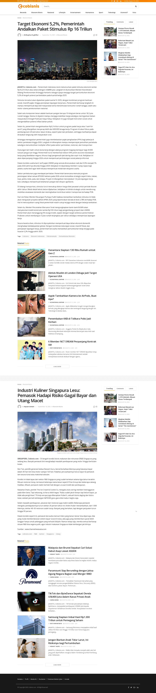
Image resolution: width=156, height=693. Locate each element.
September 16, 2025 (48, 35)
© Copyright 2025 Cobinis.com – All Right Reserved (33, 1)
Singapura (50, 534)
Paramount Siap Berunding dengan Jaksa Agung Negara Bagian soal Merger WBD (70, 572)
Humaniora (90, 12)
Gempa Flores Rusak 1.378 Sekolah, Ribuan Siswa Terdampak (126, 30)
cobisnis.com (27, 534)
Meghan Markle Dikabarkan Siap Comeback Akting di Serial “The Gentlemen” (127, 56)
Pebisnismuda (52, 236)
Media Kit (34, 679)
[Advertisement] (119, 114)
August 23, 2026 (67, 554)
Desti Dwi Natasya (56, 348)
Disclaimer (42, 679)
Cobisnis (26, 236)
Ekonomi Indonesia (37, 236)
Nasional (50, 12)
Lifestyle (62, 12)
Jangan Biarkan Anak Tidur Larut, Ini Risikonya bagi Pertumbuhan (68, 641)
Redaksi (20, 679)
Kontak (67, 679)
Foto (134, 12)
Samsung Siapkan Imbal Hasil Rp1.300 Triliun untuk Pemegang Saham (69, 618)
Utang (58, 534)
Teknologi (111, 12)
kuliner (41, 534)
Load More (57, 366)
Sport (101, 12)
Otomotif (124, 12)
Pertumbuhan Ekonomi (67, 236)
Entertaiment (75, 12)
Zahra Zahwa (54, 577)
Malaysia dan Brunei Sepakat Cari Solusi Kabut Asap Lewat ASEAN (70, 549)
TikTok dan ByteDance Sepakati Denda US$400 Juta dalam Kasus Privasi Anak (69, 595)
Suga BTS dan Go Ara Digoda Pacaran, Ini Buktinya (126, 69)
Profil (26, 679)
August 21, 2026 (71, 256)
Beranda (23, 12)
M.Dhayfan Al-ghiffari (31, 35)
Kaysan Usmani (29, 406)
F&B (35, 534)
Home (19, 18)
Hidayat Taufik (55, 554)
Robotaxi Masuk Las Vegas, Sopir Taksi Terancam (126, 42)
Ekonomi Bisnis (36, 12)
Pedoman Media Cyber (55, 679)
